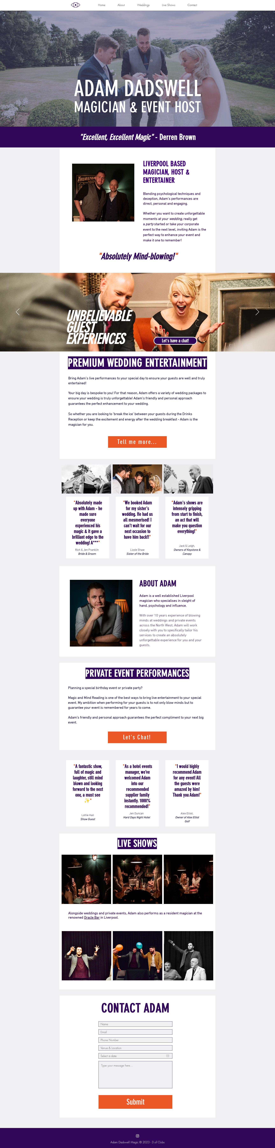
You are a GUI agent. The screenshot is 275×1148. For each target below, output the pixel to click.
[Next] (257, 312)
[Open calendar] (167, 1056)
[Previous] (17, 312)
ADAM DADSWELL (137, 88)
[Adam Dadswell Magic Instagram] (137, 1136)
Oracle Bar (92, 918)
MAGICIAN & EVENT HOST (137, 107)
